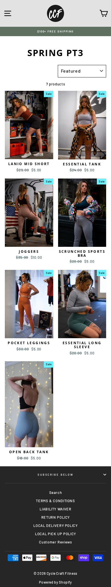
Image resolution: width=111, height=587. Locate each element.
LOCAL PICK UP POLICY (55, 533)
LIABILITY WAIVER (55, 509)
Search (55, 492)
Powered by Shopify (55, 582)
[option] (55, 31)
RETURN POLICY (55, 517)
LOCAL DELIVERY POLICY (55, 525)
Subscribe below (55, 474)
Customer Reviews (55, 542)
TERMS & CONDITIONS (55, 500)
